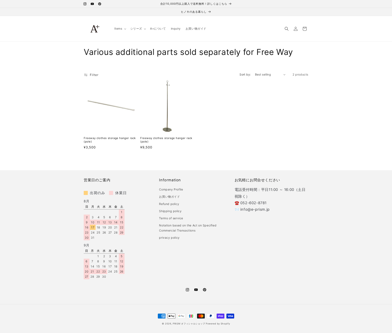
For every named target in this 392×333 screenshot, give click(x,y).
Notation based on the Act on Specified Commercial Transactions (187, 228)
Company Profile (171, 189)
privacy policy (169, 237)
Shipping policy (170, 211)
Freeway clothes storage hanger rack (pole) (110, 139)
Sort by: (245, 74)
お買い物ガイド (169, 196)
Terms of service (171, 218)
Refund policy (169, 204)
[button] (120, 28)
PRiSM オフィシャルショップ (189, 323)
